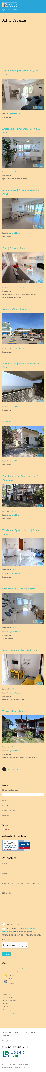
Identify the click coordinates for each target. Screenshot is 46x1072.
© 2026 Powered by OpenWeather (11, 1013)
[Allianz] (16, 850)
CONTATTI (5, 1036)
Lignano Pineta (14, 114)
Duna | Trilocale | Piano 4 (15, 248)
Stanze (4, 800)
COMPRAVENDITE (21, 1033)
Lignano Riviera (14, 461)
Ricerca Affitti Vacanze (10, 790)
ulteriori (4, 1016)
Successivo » (18, 769)
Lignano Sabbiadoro (16, 287)
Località (5, 805)
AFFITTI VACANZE (8, 1033)
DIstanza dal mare (8, 810)
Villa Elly (6, 421)
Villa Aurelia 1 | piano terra (15, 711)
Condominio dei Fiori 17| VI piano (19, 588)
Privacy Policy (6, 1041)
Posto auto (5, 816)
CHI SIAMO (32, 1033)
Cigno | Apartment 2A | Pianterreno (20, 649)
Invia (7, 954)
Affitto (14, 511)
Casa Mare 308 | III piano (14, 309)
